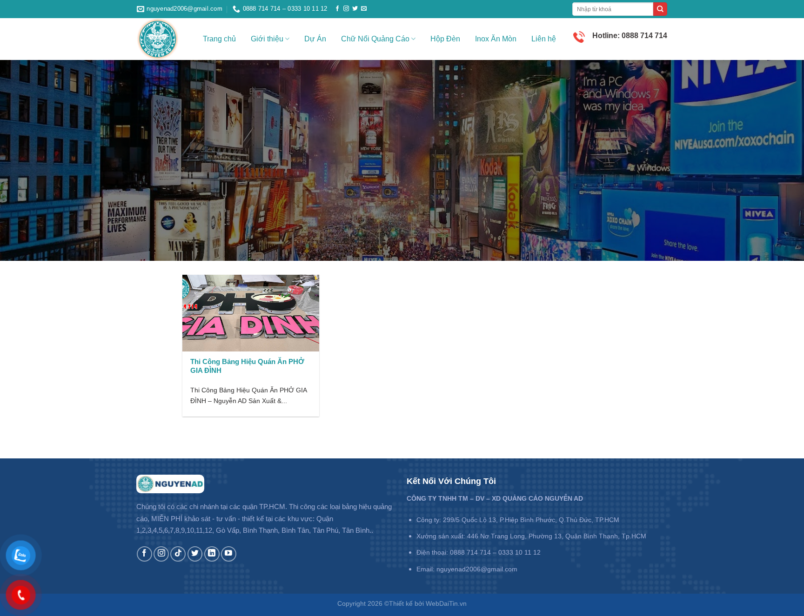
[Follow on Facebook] (337, 9)
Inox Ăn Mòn (495, 39)
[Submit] (660, 9)
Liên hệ (543, 39)
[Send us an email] (364, 9)
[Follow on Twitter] (355, 9)
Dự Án (315, 39)
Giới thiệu (267, 39)
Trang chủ (219, 39)
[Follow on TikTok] (178, 554)
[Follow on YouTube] (228, 554)
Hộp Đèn (445, 39)
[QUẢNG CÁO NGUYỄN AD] (163, 39)
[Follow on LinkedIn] (212, 554)
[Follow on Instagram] (346, 9)
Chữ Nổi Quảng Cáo (375, 39)
